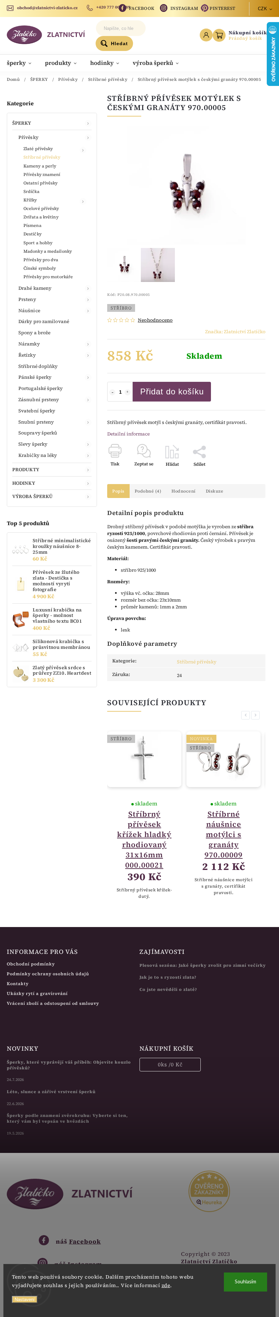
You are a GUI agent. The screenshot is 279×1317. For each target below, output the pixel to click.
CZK (262, 8)
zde (166, 1285)
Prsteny (27, 299)
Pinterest (222, 8)
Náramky (29, 343)
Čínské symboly (39, 268)
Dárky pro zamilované (43, 321)
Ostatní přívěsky (40, 183)
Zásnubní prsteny (38, 399)
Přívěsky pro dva (41, 260)
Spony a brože (34, 332)
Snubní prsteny (36, 422)
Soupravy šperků (38, 432)
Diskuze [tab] (215, 491)
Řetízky (27, 355)
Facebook (141, 8)
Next (256, 715)
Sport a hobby (37, 243)
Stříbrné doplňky (38, 366)
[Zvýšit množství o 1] (128, 392)
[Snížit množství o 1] (112, 392)
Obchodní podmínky (31, 964)
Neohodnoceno (155, 320)
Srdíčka (31, 191)
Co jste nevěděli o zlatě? (168, 989)
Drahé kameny (34, 288)
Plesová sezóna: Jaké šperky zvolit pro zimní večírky (203, 965)
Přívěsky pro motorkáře (48, 277)
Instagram (184, 8)
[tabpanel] (144, 816)
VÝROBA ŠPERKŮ (32, 496)
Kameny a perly (39, 166)
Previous (247, 715)
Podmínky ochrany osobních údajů (48, 974)
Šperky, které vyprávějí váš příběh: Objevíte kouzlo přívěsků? (69, 1065)
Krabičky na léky (37, 455)
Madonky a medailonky (47, 251)
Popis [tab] (118, 491)
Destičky (32, 234)
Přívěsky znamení (42, 174)
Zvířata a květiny (41, 217)
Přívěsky (28, 137)
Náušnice (29, 310)
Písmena (32, 225)
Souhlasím (245, 1281)
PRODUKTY (25, 469)
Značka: (235, 331)
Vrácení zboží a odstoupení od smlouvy (53, 1003)
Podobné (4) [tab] (148, 491)
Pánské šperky (34, 377)
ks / (170, 1064)
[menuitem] (22, 62)
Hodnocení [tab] (183, 491)
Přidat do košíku (172, 391)
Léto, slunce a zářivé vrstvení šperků (51, 1091)
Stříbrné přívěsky (41, 157)
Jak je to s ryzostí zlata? (168, 977)
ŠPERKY (21, 123)
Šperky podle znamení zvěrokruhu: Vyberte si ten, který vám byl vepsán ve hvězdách (67, 1118)
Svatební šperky (36, 410)
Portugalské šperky (40, 388)
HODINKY (23, 483)
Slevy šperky (32, 444)
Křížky (30, 200)
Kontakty (18, 983)
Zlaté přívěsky (38, 149)
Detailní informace (128, 433)
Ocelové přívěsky (41, 208)
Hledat (119, 43)
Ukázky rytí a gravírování (37, 993)
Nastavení (25, 1299)
